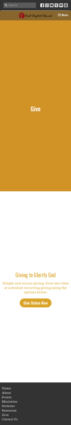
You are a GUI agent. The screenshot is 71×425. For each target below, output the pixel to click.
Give (5, 415)
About (6, 393)
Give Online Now (35, 303)
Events (7, 397)
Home (6, 388)
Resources (9, 410)
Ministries (9, 401)
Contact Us (10, 419)
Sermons (8, 406)
